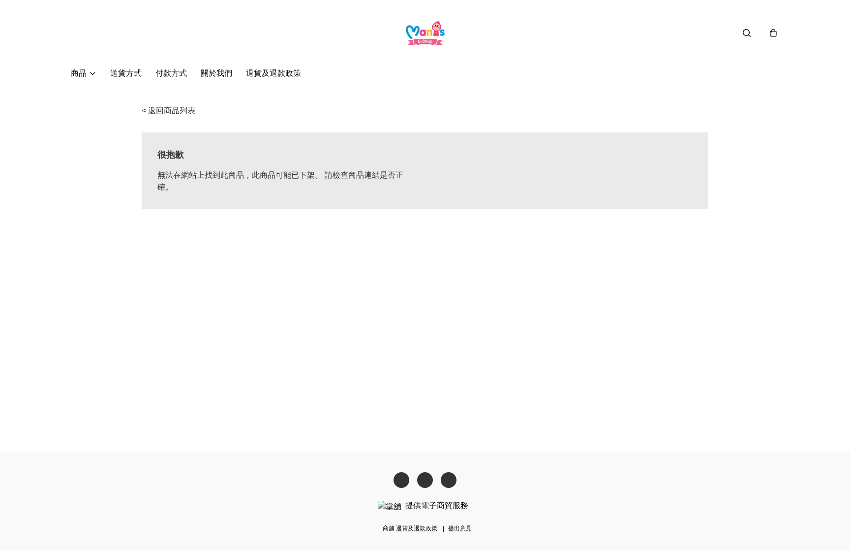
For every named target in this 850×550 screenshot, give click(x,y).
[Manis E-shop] (425, 33)
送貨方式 (126, 73)
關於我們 (216, 73)
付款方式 (171, 73)
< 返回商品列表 (168, 110)
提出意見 (460, 528)
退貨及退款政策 (273, 73)
